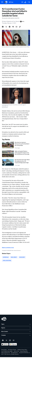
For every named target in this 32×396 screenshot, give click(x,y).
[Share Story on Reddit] (9, 26)
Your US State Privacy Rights (7, 351)
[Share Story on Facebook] (2, 26)
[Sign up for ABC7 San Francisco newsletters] (13, 340)
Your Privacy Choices (12, 349)
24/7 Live (11, 2)
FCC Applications (14, 352)
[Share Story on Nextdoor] (13, 26)
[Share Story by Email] (16, 26)
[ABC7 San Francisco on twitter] (6, 340)
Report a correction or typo (8, 247)
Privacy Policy (4, 349)
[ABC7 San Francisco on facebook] (2, 340)
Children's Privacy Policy (22, 349)
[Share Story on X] (6, 26)
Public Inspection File (5, 352)
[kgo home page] (3, 319)
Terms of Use (16, 351)
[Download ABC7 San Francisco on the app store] (4, 344)
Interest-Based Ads (24, 351)
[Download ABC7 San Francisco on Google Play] (13, 344)
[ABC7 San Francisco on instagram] (9, 340)
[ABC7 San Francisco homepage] (5, 2)
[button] (2, 2)
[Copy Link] (20, 26)
